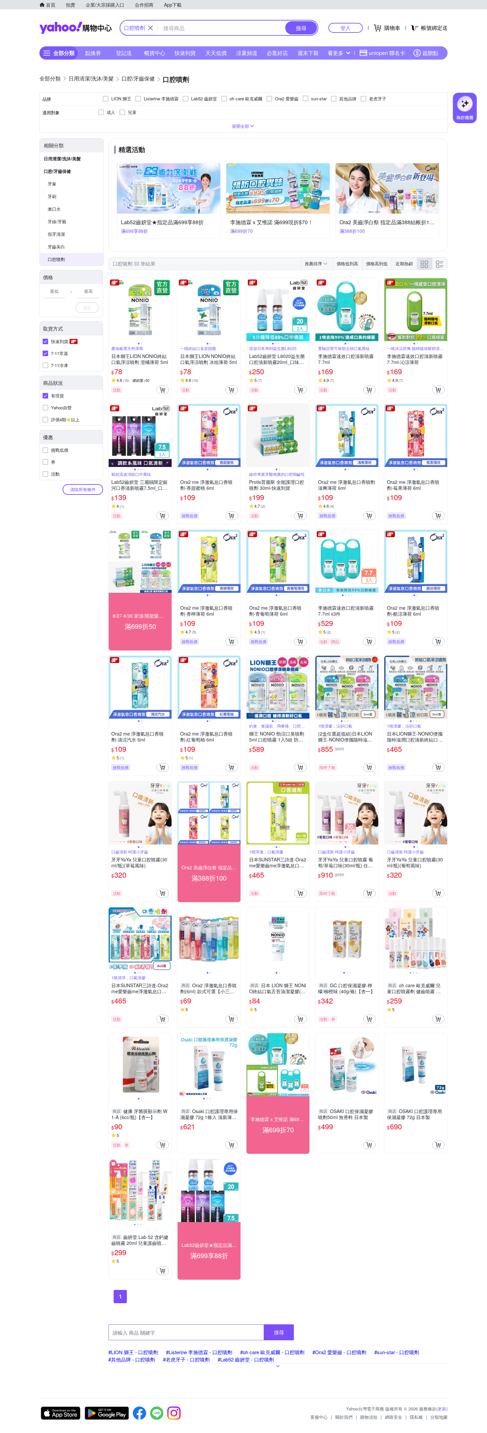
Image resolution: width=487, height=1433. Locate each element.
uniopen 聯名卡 (387, 53)
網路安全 (393, 1417)
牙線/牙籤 (57, 221)
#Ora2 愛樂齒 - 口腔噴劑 (339, 1352)
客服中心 (319, 1417)
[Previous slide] (113, 309)
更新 (442, 1409)
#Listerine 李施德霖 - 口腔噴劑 (199, 1352)
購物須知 (368, 1417)
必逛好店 (277, 53)
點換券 (93, 53)
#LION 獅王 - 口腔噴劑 (133, 1352)
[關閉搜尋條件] (150, 28)
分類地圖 (439, 1417)
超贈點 (430, 53)
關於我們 (343, 1417)
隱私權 (416, 1417)
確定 (87, 307)
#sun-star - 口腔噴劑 (396, 1352)
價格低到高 (347, 263)
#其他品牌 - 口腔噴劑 (131, 1359)
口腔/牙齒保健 (57, 171)
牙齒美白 (56, 246)
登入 (346, 27)
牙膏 (52, 183)
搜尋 (279, 1332)
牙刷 (52, 196)
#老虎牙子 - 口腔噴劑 (186, 1359)
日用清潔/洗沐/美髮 (62, 158)
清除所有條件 (83, 489)
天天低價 (216, 53)
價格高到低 (377, 263)
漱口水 (54, 209)
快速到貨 (185, 53)
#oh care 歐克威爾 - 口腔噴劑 (272, 1352)
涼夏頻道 (246, 53)
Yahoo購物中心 (75, 28)
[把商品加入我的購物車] (162, 389)
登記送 (124, 53)
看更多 (336, 53)
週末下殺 (308, 53)
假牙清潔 (56, 234)
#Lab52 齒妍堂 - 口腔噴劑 (246, 1359)
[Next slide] (167, 309)
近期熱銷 (404, 263)
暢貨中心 (154, 53)
